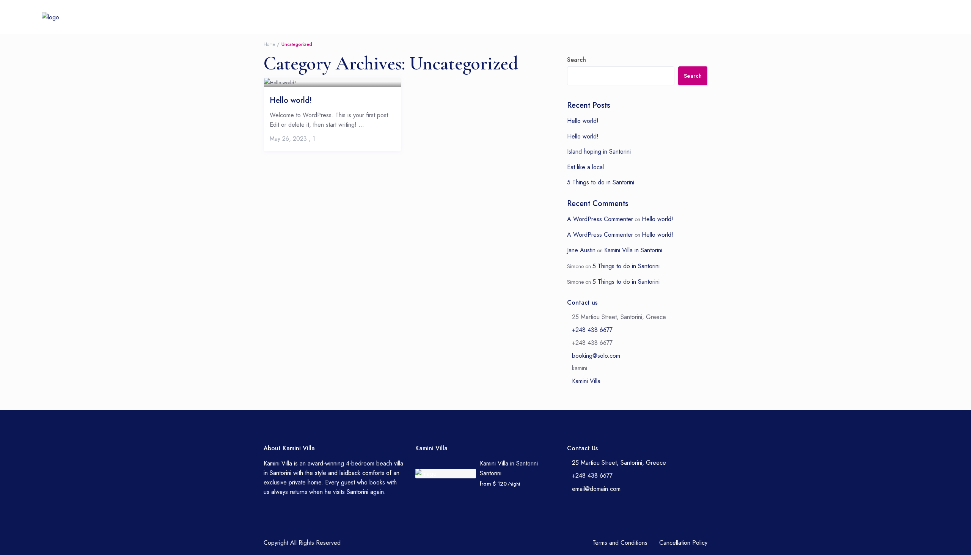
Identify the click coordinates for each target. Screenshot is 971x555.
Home (369, 17)
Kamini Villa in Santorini (633, 250)
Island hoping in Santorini (599, 151)
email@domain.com (596, 488)
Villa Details (409, 17)
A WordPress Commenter (600, 219)
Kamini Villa (586, 381)
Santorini (490, 473)
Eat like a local (585, 167)
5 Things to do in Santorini (600, 182)
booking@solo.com (596, 355)
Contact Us (530, 17)
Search (576, 59)
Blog (494, 17)
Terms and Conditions (619, 542)
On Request (455, 17)
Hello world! (291, 100)
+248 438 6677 (584, 17)
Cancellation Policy (683, 542)
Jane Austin (581, 250)
